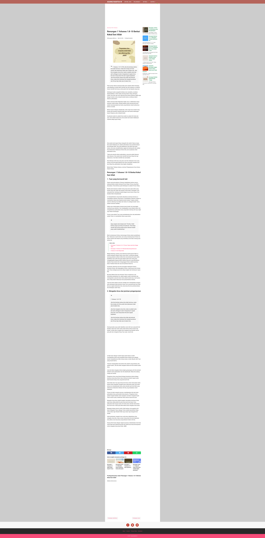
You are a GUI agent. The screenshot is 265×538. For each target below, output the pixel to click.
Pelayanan (137, 1)
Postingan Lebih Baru (112, 518)
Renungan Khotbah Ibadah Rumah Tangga (153, 79)
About (124, 531)
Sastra (153, 1)
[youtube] (132, 525)
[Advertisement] (132, 15)
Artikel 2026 (127, 1)
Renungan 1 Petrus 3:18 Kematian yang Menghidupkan (153, 29)
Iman (109, 5)
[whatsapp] (136, 452)
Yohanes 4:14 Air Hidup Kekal (117, 250)
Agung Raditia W (114, 2)
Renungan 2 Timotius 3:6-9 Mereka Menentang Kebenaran (124, 248)
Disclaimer (140, 531)
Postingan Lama (136, 518)
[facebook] (111, 452)
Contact (128, 531)
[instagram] (127, 525)
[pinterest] (128, 452)
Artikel (145, 1)
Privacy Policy (134, 531)
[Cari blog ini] (157, 3)
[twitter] (120, 452)
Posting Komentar (129, 38)
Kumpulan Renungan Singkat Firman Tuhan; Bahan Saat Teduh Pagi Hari (150, 68)
